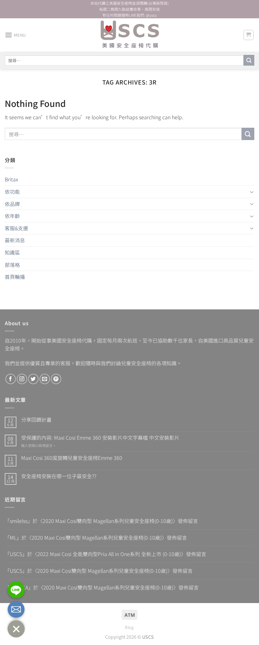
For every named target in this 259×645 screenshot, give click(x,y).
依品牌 (12, 204)
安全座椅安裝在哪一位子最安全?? (58, 476)
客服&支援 (16, 228)
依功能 (12, 191)
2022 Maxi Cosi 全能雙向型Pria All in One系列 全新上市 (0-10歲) (109, 554)
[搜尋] (249, 60)
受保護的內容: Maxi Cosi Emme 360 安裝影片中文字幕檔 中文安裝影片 (100, 438)
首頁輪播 (15, 276)
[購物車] (249, 35)
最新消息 (15, 240)
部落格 (12, 264)
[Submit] (248, 134)
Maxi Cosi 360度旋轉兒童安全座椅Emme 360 (71, 458)
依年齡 (12, 216)
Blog (129, 627)
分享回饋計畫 (36, 420)
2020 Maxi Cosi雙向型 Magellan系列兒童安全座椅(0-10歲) (108, 521)
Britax (11, 179)
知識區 (12, 252)
